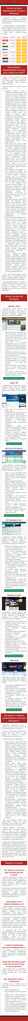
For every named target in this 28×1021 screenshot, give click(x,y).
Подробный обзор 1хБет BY (14, 443)
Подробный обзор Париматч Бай (14, 655)
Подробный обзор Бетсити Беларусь (14, 515)
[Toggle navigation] (14, 2)
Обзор (24, 40)
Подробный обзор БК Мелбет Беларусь (14, 378)
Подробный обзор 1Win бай (14, 709)
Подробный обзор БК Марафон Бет (14, 590)
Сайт (18, 40)
